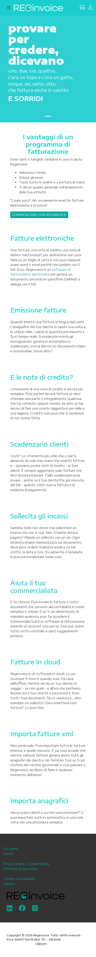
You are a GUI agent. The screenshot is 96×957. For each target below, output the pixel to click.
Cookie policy (39, 864)
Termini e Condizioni (19, 879)
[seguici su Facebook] (22, 909)
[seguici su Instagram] (35, 909)
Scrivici (8, 853)
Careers (9, 884)
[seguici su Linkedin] (9, 909)
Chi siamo (10, 849)
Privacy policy (14, 864)
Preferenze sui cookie (20, 869)
